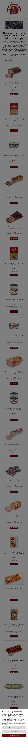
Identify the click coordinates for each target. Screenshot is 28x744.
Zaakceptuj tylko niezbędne (14, 727)
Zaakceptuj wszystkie (14, 735)
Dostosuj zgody (14, 731)
